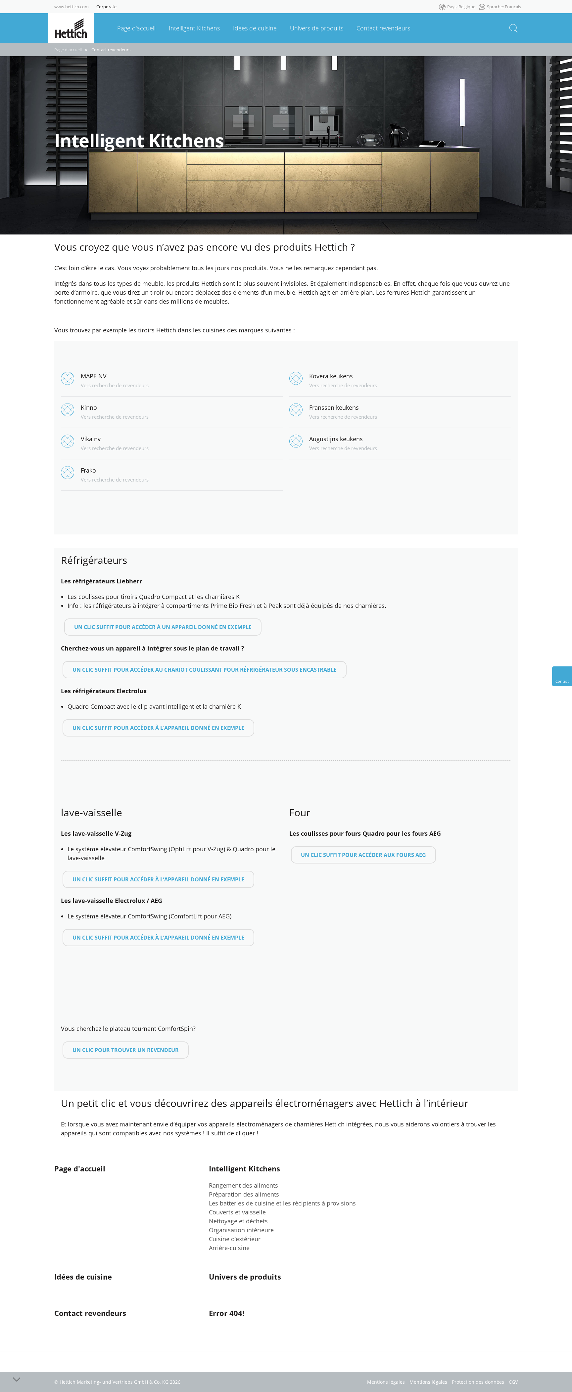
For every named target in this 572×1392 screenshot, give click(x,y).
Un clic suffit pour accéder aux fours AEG (363, 855)
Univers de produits (245, 1276)
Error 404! (226, 1313)
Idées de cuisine (83, 1276)
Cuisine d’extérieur (235, 1239)
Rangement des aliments (243, 1185)
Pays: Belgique (461, 7)
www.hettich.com (71, 7)
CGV (513, 1382)
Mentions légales (386, 1382)
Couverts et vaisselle (237, 1212)
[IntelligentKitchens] (71, 27)
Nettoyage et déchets (238, 1221)
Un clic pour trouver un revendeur (125, 1050)
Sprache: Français (504, 7)
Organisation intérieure (241, 1230)
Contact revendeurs (110, 50)
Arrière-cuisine (229, 1248)
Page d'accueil (68, 50)
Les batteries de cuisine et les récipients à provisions (282, 1203)
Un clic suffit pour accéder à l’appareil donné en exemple (158, 728)
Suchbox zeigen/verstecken (513, 28)
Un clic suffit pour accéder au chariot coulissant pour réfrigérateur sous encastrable (204, 669)
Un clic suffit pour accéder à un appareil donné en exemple (163, 627)
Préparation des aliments (244, 1194)
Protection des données (478, 1382)
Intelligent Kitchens (244, 1168)
